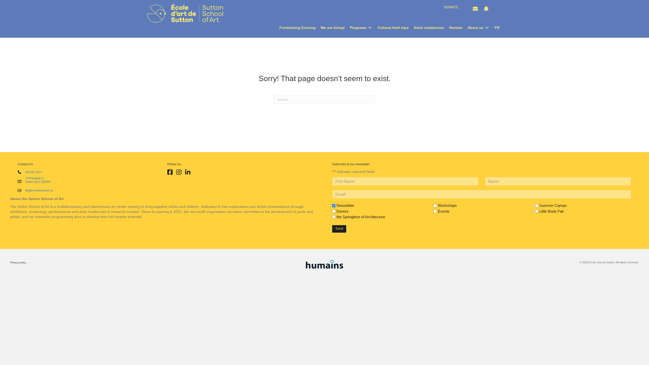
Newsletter (345, 205)
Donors (342, 211)
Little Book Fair (551, 211)
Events (443, 211)
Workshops (447, 205)
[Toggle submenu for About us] (487, 28)
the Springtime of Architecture (360, 217)
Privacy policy (18, 262)
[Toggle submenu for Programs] (370, 28)
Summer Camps (553, 205)
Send (339, 228)
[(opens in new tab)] (324, 264)
